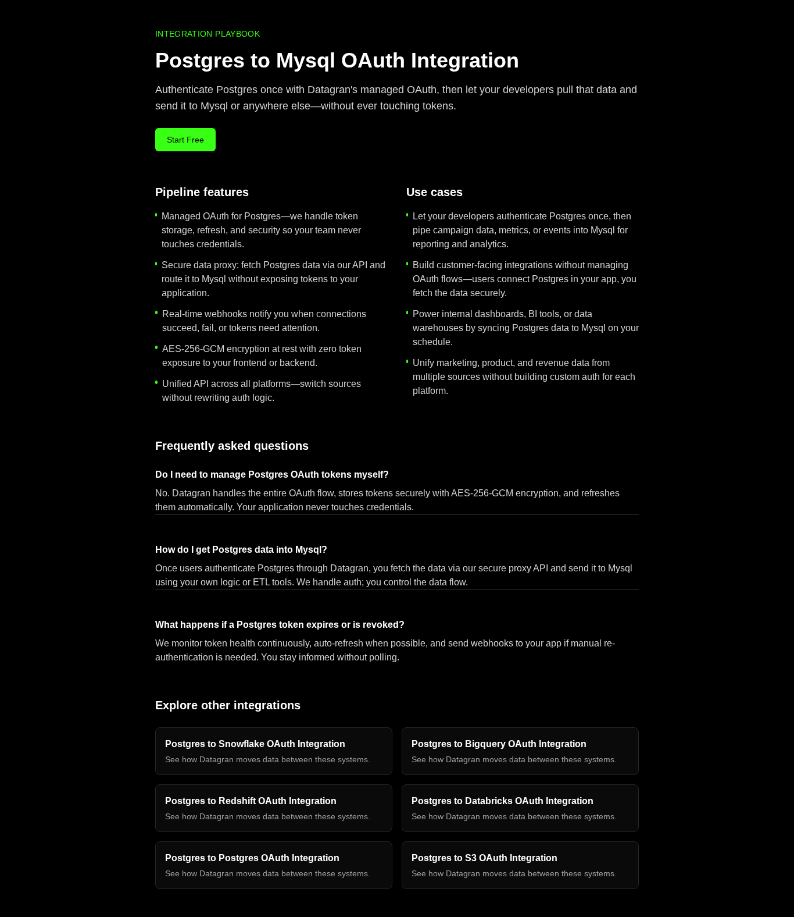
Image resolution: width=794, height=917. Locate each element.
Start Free (185, 139)
